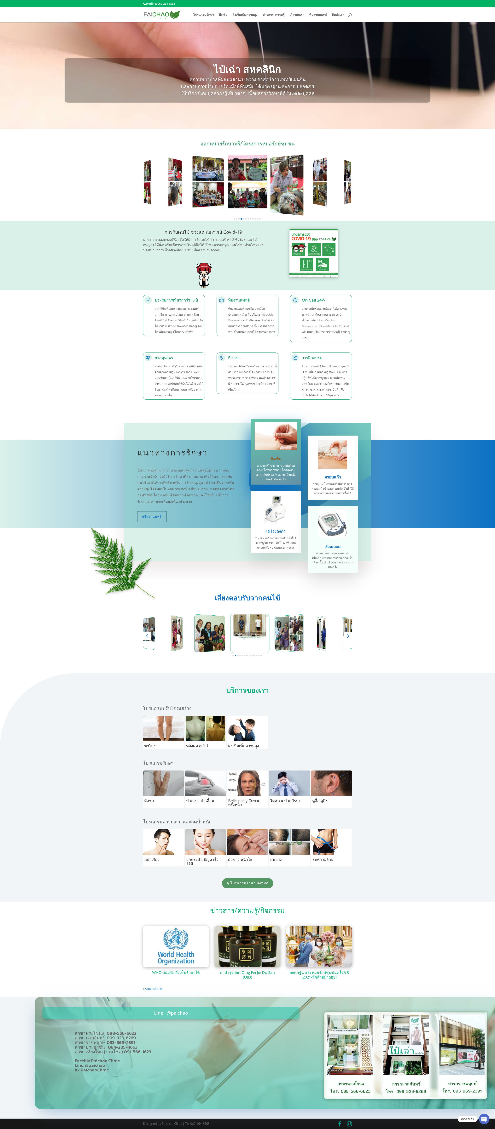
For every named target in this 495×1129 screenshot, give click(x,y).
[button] (234, 219)
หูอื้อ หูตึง (319, 800)
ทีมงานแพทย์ (318, 15)
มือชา (149, 800)
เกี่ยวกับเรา (297, 15)
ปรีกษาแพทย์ (152, 516)
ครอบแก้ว (332, 477)
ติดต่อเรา (338, 15)
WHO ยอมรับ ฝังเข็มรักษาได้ (176, 972)
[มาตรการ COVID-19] (313, 276)
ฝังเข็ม (223, 15)
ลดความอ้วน (323, 859)
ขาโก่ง (149, 745)
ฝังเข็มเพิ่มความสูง (245, 15)
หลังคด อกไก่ (197, 745)
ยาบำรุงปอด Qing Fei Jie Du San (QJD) (247, 975)
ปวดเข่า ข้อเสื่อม (200, 800)
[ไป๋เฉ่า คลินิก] (405, 1098)
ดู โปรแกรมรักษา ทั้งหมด (248, 883)
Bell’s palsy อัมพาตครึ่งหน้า (244, 802)
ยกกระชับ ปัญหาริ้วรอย (202, 861)
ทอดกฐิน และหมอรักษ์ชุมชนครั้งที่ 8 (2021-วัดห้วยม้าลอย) (319, 975)
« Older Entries (152, 989)
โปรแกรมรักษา (203, 15)
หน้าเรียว (152, 859)
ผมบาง (276, 859)
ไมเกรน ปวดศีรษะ (285, 800)
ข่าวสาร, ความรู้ (274, 15)
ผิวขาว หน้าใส (240, 859)
